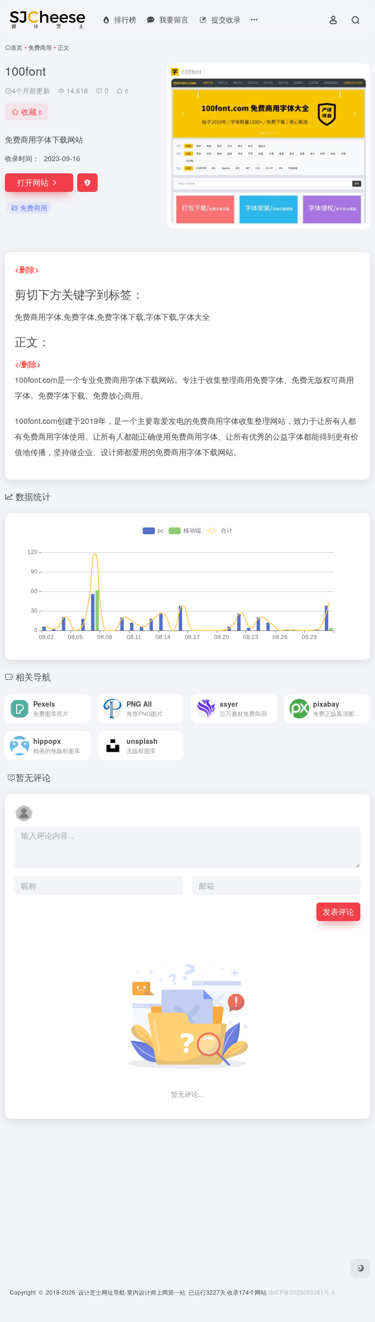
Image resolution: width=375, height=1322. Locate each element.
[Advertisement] (187, 1195)
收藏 (31, 111)
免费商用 (40, 47)
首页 (16, 47)
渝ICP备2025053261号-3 (301, 1292)
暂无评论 (33, 777)
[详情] (85, 708)
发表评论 (338, 911)
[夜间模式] (360, 1268)
